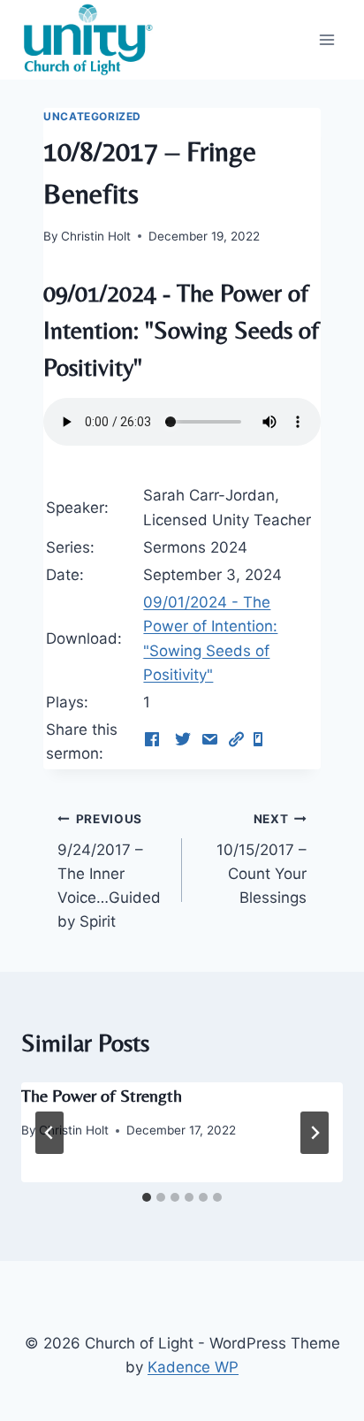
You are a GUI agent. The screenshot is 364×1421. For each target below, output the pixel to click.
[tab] (146, 1197)
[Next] (314, 1133)
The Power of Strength (101, 1095)
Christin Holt (96, 236)
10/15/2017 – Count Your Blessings (261, 859)
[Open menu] (326, 39)
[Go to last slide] (49, 1133)
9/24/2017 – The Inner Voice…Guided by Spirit (109, 871)
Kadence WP (193, 1367)
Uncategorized (92, 116)
